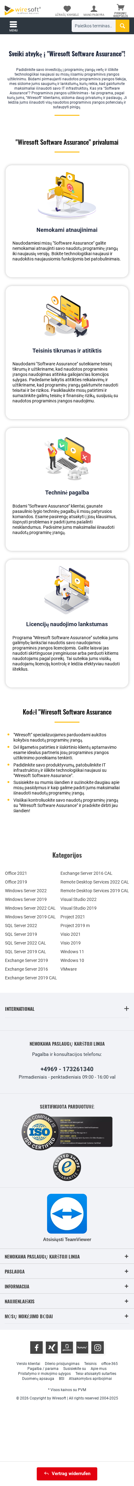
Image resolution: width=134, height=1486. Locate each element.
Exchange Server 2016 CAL (86, 873)
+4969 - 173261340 (67, 1069)
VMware (68, 969)
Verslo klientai (28, 1364)
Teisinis (90, 1364)
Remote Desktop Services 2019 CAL (94, 890)
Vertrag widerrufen (71, 1473)
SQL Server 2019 (21, 934)
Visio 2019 (70, 942)
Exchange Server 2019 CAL (31, 977)
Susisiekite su (74, 1368)
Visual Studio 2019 (78, 908)
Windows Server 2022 (26, 890)
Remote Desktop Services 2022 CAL (94, 881)
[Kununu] (82, 1347)
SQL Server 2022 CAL (25, 942)
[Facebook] (36, 1347)
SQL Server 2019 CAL (25, 951)
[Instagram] (97, 1347)
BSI (61, 1378)
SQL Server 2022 (21, 925)
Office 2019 (16, 881)
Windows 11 (72, 951)
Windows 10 (72, 960)
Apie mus (99, 1368)
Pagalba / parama (43, 1368)
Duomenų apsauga (38, 1378)
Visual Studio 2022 (78, 899)
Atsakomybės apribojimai (90, 1378)
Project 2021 (72, 916)
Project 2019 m (75, 925)
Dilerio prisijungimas (62, 1364)
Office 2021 (16, 873)
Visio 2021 (70, 934)
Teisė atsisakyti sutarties (95, 1373)
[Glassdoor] (67, 1347)
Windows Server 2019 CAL (30, 916)
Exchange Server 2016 (26, 969)
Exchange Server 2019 (26, 960)
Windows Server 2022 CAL (30, 908)
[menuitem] (120, 11)
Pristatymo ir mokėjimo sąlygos (44, 1373)
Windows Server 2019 (26, 899)
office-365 (109, 1364)
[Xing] (51, 1347)
